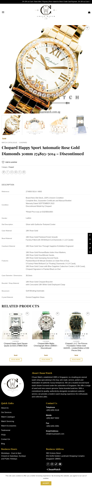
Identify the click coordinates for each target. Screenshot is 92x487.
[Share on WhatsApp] (4, 172)
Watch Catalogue (9, 142)
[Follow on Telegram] (60, 464)
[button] (3, 12)
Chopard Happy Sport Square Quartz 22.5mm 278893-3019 (15, 345)
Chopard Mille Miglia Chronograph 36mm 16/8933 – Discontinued (46, 346)
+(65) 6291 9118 (52, 410)
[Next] (86, 69)
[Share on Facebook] (8, 172)
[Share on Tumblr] (20, 172)
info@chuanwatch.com (55, 434)
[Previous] (6, 69)
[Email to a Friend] (12, 172)
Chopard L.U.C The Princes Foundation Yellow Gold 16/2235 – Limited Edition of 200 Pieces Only (76, 347)
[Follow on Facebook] (48, 464)
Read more (15, 359)
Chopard (23, 142)
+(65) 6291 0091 (52, 426)
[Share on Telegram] (24, 172)
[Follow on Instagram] (52, 464)
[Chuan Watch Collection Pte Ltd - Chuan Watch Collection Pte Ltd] (46, 12)
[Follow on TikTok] (56, 464)
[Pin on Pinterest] (16, 172)
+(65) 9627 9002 (52, 418)
